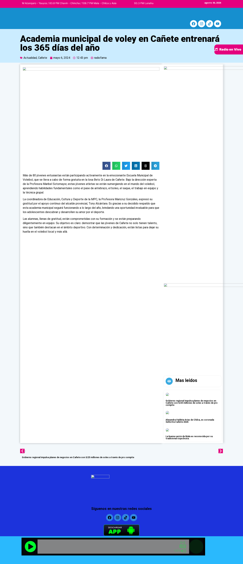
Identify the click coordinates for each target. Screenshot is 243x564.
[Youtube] (217, 23)
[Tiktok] (209, 23)
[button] (106, 166)
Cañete (42, 57)
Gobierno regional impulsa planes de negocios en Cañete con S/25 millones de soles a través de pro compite (192, 403)
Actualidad (30, 57)
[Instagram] (201, 23)
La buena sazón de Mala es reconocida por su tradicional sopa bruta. (189, 437)
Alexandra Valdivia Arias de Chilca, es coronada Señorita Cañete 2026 (190, 421)
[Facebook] (193, 23)
